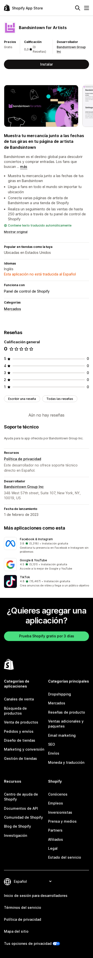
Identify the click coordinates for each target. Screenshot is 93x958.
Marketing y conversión (24, 749)
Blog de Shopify (17, 826)
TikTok (25, 577)
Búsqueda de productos (15, 710)
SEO (51, 744)
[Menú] (86, 7)
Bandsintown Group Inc (24, 487)
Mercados (12, 309)
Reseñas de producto (66, 712)
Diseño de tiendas (19, 740)
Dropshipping (59, 694)
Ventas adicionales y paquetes (66, 723)
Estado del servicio (64, 857)
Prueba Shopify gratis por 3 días (46, 636)
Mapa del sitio (16, 931)
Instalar (46, 64)
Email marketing (62, 735)
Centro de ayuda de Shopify (21, 796)
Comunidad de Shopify (23, 817)
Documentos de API (21, 808)
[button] (46, 545)
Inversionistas (60, 812)
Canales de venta (19, 699)
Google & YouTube (33, 560)
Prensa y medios (62, 821)
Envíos (53, 753)
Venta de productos (21, 722)
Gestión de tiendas (20, 758)
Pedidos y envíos (18, 731)
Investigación (15, 835)
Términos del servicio (22, 907)
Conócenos (57, 794)
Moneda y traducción (66, 762)
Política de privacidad (22, 459)
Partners (55, 830)
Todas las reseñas (59, 399)
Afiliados (55, 839)
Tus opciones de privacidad (28, 943)
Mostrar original (16, 232)
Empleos (55, 803)
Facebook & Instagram (36, 539)
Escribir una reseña (22, 399)
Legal (53, 848)
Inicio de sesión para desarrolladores (35, 895)
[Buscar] (77, 7)
